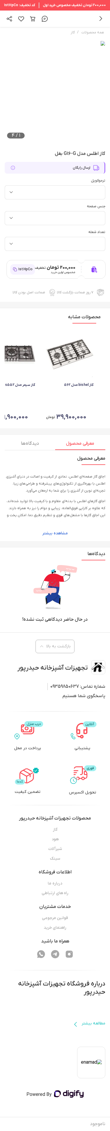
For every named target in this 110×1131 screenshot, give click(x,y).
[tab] (80, 445)
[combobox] (55, 192)
